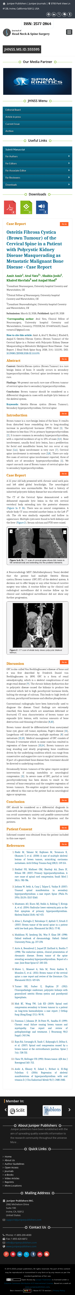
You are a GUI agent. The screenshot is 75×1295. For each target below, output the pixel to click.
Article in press (13, 117)
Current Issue (12, 124)
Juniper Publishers (17, 3)
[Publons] (53, 1108)
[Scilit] (18, 1108)
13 (23, 738)
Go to (64, 224)
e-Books (9, 1174)
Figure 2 (21, 522)
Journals (9, 1171)
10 (52, 721)
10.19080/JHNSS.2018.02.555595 (23, 353)
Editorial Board (13, 110)
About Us (10, 1160)
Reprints (9, 1182)
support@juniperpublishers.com (23, 1219)
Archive (9, 131)
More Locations (13, 1185)
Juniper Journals (37, 3)
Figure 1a (12, 508)
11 (66, 731)
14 (43, 745)
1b (23, 508)
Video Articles (12, 1178)
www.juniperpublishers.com (21, 1246)
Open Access (11, 1167)
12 (20, 738)
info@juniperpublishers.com (21, 1242)
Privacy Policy (59, 1290)
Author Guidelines (14, 1163)
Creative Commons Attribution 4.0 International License (28, 1283)
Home (8, 1156)
